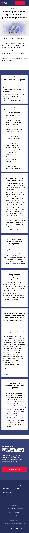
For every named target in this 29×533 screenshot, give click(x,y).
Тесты (17, 488)
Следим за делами (8, 485)
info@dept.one (19, 508)
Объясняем (6, 488)
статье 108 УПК (15, 255)
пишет (15, 344)
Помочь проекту (19, 485)
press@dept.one (17, 512)
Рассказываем (7, 492)
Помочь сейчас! (14, 470)
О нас (14, 500)
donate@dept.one (16, 515)
